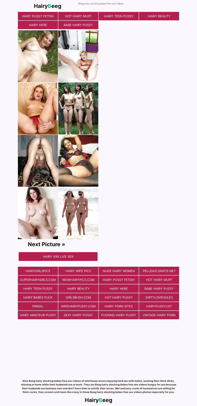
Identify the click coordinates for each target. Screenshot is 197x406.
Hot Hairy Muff (78, 16)
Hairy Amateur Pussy (38, 315)
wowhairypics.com (78, 280)
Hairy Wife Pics (78, 271)
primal (37, 306)
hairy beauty (159, 16)
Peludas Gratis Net (159, 271)
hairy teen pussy (119, 16)
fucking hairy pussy (118, 315)
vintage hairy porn (159, 315)
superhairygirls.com (38, 280)
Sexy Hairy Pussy (78, 315)
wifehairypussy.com (78, 306)
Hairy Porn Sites (119, 306)
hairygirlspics (38, 271)
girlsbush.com (78, 297)
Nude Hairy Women (119, 271)
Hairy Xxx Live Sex (58, 256)
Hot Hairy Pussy (119, 297)
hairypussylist (159, 306)
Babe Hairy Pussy (78, 25)
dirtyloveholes (159, 297)
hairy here (38, 25)
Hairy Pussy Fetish (38, 16)
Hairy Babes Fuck (38, 297)
